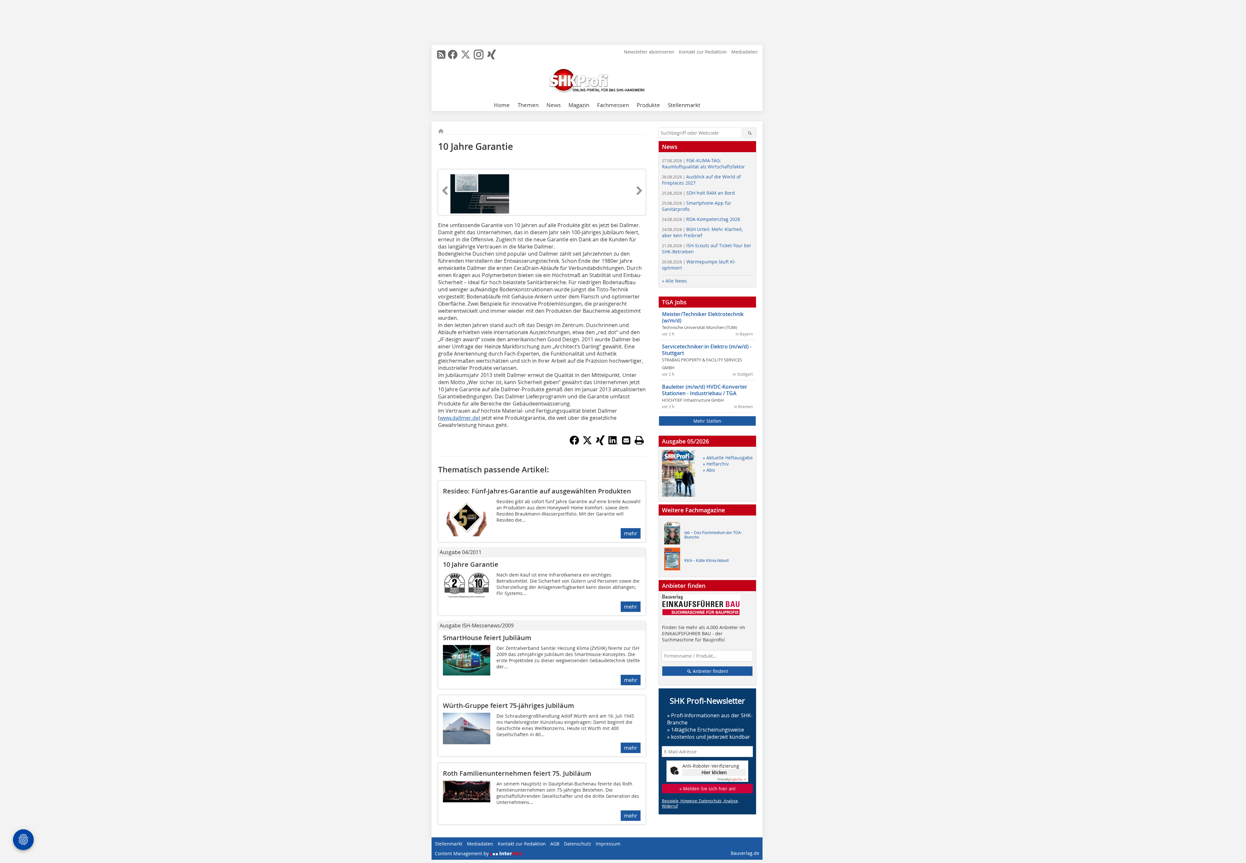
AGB (554, 844)
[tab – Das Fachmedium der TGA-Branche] (674, 535)
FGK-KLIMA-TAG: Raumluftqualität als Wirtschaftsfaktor (703, 163)
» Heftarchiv (716, 464)
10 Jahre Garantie (470, 564)
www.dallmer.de (459, 417)
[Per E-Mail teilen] (626, 440)
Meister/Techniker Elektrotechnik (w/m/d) (703, 317)
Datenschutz (577, 844)
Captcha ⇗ (731, 779)
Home (502, 105)
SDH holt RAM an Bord (698, 193)
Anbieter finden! (709, 671)
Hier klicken (714, 772)
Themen (528, 105)
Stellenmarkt (684, 105)
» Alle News (674, 281)
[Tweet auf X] (587, 443)
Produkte (648, 105)
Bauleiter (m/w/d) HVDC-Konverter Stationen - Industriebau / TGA (704, 390)
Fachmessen (613, 105)
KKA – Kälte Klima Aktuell (706, 560)
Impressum (608, 844)
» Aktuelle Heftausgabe (728, 458)
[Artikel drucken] (639, 440)
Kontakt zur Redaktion (703, 52)
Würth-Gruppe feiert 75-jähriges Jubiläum (508, 705)
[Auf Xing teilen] (600, 443)
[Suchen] (749, 133)
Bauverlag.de (745, 853)
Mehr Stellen (707, 421)
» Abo (709, 470)
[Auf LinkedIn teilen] (613, 443)
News (553, 105)
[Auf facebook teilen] (574, 443)
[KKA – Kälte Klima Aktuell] (674, 560)
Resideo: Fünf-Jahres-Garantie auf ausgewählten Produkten (537, 491)
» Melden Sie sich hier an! (707, 788)
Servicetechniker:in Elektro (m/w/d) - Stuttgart (706, 350)
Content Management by (462, 853)
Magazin (578, 105)
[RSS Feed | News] (441, 54)
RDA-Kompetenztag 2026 (701, 219)
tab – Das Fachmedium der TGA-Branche (713, 535)
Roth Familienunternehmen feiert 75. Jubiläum (517, 773)
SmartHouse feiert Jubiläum (487, 637)
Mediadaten (744, 52)
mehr (630, 533)
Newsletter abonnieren (649, 52)
